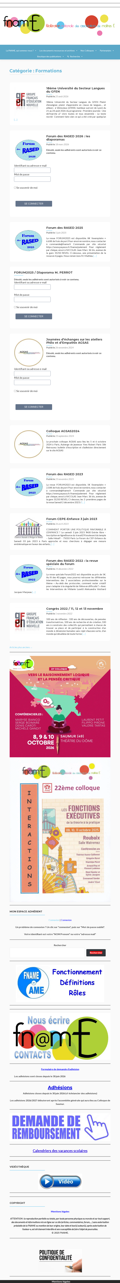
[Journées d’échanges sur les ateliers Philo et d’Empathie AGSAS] (28, 352)
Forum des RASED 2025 (64, 228)
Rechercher (60, 945)
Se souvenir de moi (26, 187)
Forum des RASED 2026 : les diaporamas (68, 137)
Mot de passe (21, 174)
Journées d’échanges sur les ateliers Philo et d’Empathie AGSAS (74, 341)
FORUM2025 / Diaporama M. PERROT (43, 272)
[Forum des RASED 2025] (28, 240)
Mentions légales (61, 1281)
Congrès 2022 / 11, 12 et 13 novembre (74, 608)
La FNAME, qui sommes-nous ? (20, 50)
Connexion (54, 920)
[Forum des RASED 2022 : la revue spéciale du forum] (28, 573)
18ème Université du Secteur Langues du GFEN (75, 90)
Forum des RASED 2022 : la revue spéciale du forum (72, 562)
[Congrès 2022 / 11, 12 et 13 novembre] (28, 621)
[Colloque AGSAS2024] (28, 443)
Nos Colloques (87, 50)
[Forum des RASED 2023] (28, 487)
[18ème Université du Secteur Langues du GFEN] (28, 101)
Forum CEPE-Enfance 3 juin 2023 (71, 519)
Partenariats (105, 50)
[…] (15, 119)
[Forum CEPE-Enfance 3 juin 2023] (28, 527)
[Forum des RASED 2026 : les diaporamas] (28, 149)
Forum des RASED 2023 (64, 474)
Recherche (75, 56)
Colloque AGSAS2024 (62, 431)
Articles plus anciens (21, 647)
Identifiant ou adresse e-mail (30, 282)
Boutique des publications (49, 56)
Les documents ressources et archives (57, 50)
